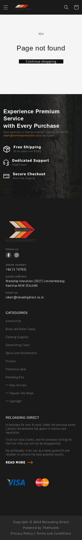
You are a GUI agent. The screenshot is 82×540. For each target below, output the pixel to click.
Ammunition (13, 321)
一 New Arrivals (16, 385)
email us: (12, 292)
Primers (11, 361)
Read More (15, 462)
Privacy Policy (22, 533)
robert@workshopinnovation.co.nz (22, 135)
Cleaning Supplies (17, 337)
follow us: (12, 249)
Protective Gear (16, 369)
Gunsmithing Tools (17, 345)
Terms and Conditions (53, 533)
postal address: (16, 276)
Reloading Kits (15, 377)
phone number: (16, 264)
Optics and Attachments (21, 353)
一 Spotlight (14, 401)
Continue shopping (41, 61)
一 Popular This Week (19, 393)
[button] (6, 7)
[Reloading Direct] (21, 240)
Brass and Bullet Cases (20, 329)
